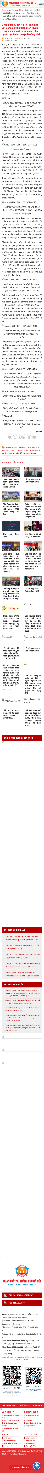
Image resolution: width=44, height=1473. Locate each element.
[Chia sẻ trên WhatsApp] (10, 437)
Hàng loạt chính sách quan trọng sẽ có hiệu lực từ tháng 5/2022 (11, 483)
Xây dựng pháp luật (8, 453)
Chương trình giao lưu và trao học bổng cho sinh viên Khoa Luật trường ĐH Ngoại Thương (11, 593)
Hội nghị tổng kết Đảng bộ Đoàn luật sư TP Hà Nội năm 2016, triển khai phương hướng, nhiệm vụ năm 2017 (33, 717)
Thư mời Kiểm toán (11, 535)
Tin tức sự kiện (7, 1438)
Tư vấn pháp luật (7, 1446)
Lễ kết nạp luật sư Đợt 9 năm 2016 (33, 480)
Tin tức (25, 450)
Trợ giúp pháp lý (34, 450)
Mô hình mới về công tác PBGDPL (33, 535)
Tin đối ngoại (28, 1420)
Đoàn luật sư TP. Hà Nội (29, 38)
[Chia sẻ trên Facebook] (15, 437)
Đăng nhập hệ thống (30, 1446)
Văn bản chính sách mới (9, 1441)
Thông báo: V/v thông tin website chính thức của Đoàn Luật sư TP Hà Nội (22, 1009)
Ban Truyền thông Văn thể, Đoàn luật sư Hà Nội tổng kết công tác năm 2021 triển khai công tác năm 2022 (33, 623)
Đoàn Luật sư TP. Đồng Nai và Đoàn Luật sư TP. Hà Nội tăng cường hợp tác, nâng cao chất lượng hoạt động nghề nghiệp (23, 1027)
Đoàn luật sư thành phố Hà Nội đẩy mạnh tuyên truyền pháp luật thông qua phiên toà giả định (33, 510)
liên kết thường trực (29, 453)
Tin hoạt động (17, 10)
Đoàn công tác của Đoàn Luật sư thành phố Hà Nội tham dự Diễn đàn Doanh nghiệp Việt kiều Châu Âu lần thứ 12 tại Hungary (11, 563)
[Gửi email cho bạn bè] (24, 437)
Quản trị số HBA (19, 1467)
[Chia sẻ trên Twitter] (20, 437)
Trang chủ (6, 10)
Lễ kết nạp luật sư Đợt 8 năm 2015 (33, 589)
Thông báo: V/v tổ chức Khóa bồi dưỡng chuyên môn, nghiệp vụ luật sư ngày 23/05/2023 (11, 622)
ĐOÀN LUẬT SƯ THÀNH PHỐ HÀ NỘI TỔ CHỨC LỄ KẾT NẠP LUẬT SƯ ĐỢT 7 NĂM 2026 (23, 1002)
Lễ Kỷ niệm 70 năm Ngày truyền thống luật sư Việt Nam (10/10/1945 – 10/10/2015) (11, 653)
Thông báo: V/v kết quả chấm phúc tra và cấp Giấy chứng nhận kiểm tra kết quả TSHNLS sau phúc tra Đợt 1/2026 (23, 967)
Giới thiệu (24, 1405)
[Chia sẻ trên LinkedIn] (34, 437)
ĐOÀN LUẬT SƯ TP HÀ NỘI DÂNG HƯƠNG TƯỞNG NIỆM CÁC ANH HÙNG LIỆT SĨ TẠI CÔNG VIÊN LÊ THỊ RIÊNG (22, 976)
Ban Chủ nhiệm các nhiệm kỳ (11, 1420)
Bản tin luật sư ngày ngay (10, 1443)
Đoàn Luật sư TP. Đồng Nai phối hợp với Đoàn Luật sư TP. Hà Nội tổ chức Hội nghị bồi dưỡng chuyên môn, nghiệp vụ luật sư (23, 1017)
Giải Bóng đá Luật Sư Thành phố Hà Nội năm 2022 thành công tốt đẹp (11, 509)
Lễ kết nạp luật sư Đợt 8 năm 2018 (33, 649)
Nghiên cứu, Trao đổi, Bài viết (33, 1423)
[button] (36, 3)
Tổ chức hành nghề (30, 1441)
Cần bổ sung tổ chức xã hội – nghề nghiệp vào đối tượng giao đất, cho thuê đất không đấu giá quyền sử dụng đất (33, 684)
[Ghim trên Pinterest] (29, 437)
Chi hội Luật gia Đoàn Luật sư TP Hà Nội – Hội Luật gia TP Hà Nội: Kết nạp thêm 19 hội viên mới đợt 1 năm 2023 (33, 561)
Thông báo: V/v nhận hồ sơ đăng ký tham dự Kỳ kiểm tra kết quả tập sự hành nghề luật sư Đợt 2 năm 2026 (22, 939)
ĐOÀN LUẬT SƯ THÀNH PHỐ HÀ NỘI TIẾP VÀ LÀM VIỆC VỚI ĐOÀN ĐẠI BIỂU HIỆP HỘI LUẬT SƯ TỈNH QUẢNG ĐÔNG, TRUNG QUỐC (23, 993)
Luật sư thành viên (30, 1438)
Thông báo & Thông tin (31, 1426)
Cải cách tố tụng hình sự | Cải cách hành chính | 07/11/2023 (11, 714)
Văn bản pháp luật (30, 1443)
